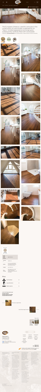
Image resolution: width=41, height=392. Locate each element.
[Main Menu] (3, 2)
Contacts (24, 336)
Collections (6, 5)
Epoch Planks (11, 5)
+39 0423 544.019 (6, 339)
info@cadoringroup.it (5, 338)
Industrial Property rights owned (24, 341)
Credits (11, 385)
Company (24, 334)
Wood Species (36, 334)
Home (3, 5)
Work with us (30, 338)
